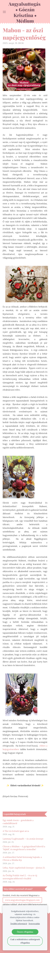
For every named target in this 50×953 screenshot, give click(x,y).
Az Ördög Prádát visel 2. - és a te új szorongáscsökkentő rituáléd (20, 877)
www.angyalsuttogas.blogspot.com (22, 900)
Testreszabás (34, 923)
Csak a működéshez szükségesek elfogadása (25, 941)
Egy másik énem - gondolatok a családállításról (18, 821)
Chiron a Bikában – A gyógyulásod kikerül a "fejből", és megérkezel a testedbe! (24, 848)
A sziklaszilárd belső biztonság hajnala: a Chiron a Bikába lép (22, 858)
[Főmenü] (4, 12)
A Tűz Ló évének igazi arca (16, 831)
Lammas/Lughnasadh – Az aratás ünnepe (23, 838)
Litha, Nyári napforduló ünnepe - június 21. (24, 867)
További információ (18, 923)
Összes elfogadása (25, 932)
